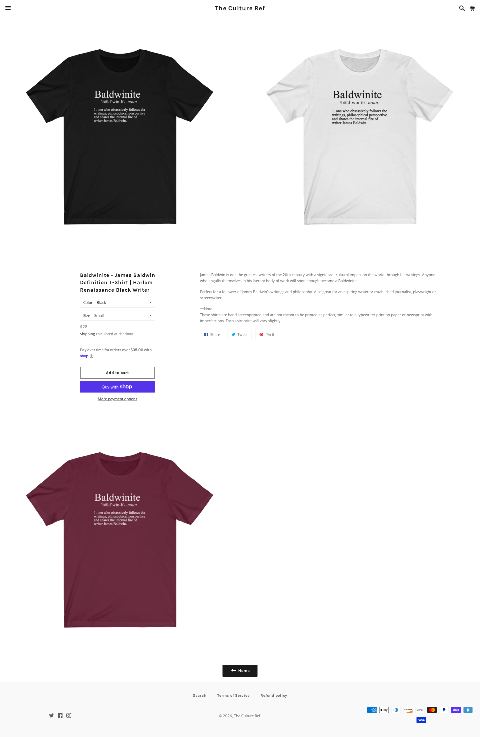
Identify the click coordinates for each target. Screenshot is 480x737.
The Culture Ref (240, 8)
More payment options (117, 398)
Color (87, 302)
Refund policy (273, 695)
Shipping (87, 333)
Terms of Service (233, 695)
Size (86, 315)
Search (199, 695)
